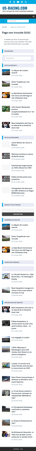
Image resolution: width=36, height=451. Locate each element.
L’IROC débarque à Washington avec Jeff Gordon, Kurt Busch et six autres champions (22, 351)
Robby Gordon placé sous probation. (22, 178)
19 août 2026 (17, 357)
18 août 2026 (17, 282)
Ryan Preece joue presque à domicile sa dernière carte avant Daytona (23, 379)
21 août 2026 (17, 75)
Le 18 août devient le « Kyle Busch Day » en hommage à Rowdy (23, 276)
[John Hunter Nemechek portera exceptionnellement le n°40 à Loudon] (6, 109)
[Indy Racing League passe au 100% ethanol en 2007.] (6, 167)
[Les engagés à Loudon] (6, 339)
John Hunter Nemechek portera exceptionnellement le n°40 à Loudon (23, 110)
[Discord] (26, 2)
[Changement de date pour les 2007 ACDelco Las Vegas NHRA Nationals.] (6, 190)
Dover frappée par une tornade (21, 82)
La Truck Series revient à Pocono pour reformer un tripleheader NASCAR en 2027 (22, 394)
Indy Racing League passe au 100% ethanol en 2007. (22, 166)
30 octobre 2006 (18, 159)
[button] (33, 16)
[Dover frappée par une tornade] (6, 84)
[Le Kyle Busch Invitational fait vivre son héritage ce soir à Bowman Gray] (6, 95)
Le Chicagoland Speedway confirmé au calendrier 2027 (22, 409)
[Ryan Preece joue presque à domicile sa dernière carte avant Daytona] (6, 379)
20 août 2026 (17, 340)
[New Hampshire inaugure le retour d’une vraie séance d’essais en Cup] (6, 290)
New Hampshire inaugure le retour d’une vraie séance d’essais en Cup (23, 290)
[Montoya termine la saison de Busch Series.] (6, 156)
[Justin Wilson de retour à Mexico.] (6, 144)
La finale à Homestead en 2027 (22, 421)
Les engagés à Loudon (20, 337)
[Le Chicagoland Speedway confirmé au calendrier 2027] (6, 409)
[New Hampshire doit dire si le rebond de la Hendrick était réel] (6, 125)
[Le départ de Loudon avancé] (6, 72)
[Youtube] (18, 2)
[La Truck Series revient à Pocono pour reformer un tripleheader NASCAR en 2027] (6, 393)
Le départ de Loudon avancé (20, 71)
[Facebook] (10, 2)
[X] (14, 2)
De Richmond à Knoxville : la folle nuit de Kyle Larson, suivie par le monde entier (23, 434)
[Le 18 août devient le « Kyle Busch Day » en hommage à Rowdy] (6, 276)
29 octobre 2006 (18, 147)
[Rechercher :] (18, 21)
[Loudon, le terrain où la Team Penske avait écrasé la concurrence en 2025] (6, 365)
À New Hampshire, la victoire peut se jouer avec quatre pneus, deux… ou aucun (22, 325)
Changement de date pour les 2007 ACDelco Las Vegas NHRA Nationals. (23, 190)
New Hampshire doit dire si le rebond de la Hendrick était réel (22, 125)
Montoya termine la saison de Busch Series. (22, 155)
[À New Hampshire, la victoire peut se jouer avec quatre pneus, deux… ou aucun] (6, 323)
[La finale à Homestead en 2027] (6, 423)
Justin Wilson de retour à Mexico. (22, 143)
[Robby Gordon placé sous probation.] (6, 179)
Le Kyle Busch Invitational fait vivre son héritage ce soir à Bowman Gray (22, 95)
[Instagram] (22, 2)
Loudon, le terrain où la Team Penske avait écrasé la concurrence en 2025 (22, 366)
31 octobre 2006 (18, 195)
